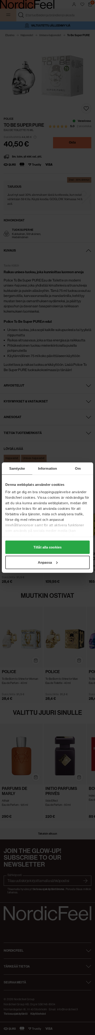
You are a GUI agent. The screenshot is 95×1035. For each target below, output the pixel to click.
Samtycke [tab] (17, 468)
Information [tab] (47, 468)
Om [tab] (78, 468)
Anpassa (45, 562)
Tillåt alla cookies (47, 547)
